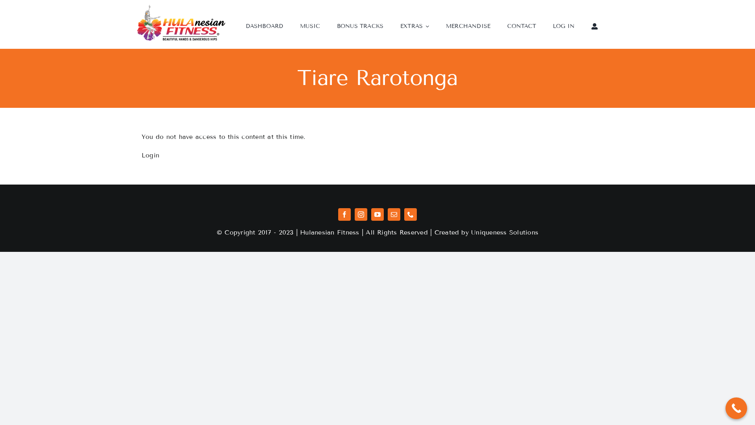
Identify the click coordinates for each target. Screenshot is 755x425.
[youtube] (377, 214)
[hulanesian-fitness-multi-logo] (181, 7)
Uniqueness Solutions (504, 232)
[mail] (394, 214)
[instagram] (361, 214)
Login (150, 155)
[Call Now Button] (736, 408)
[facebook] (344, 214)
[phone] (410, 214)
